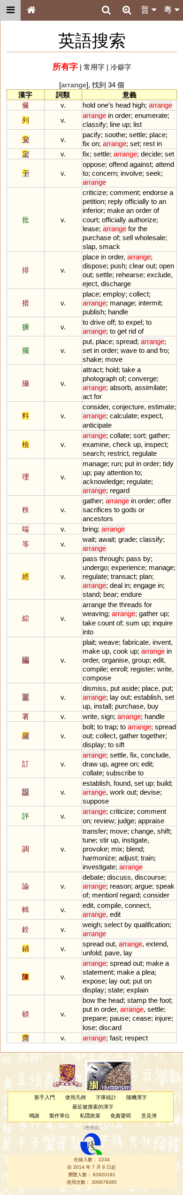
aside (130, 688)
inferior (93, 210)
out (150, 266)
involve (131, 173)
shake (92, 359)
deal (116, 585)
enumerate (151, 115)
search (93, 453)
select (113, 925)
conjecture (128, 407)
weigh (91, 925)
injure (163, 1018)
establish (147, 697)
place (157, 135)
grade (127, 539)
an (162, 201)
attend (164, 164)
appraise (151, 821)
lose (89, 1027)
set (134, 144)
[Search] (106, 10)
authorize (142, 220)
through (110, 558)
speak (165, 886)
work (117, 792)
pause (119, 1018)
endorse (155, 192)
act (87, 396)
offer (164, 501)
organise (115, 660)
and (152, 350)
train (147, 858)
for (132, 229)
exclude (159, 275)
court (90, 220)
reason (120, 886)
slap (89, 246)
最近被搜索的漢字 (93, 1106)
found (122, 783)
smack (109, 246)
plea (148, 972)
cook (120, 651)
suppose (96, 801)
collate (120, 435)
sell (127, 238)
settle (137, 135)
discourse (150, 877)
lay (114, 697)
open (166, 266)
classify (94, 124)
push (117, 266)
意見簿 (149, 1115)
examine (96, 444)
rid (132, 331)
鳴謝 (34, 1115)
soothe (115, 135)
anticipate (97, 425)
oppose (94, 164)
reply (115, 201)
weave (109, 642)
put (87, 341)
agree (119, 764)
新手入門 (44, 1097)
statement (98, 972)
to (85, 173)
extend (156, 944)
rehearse (129, 275)
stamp (136, 1000)
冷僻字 (120, 67)
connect (137, 905)
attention (120, 472)
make (115, 210)
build (164, 783)
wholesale (150, 238)
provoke (95, 849)
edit (158, 660)
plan (145, 576)
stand (91, 594)
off (110, 322)
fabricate (135, 642)
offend (118, 164)
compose (97, 678)
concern (104, 173)
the (142, 229)
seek (153, 173)
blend (134, 849)
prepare (94, 1018)
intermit (149, 303)
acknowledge (103, 481)
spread (126, 341)
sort (139, 435)
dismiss (95, 688)
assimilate (150, 387)
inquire (162, 623)
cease (141, 1018)
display (93, 745)
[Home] (31, 10)
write (164, 669)
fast (115, 1038)
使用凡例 (75, 1097)
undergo (95, 567)
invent (161, 642)
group (140, 660)
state (115, 990)
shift (163, 831)
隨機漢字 (136, 1097)
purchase (97, 238)
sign (107, 716)
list (137, 124)
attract (92, 370)
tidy (168, 464)
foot (165, 1000)
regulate (144, 453)
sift (119, 745)
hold (89, 105)
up (126, 124)
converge (142, 379)
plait (89, 642)
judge (126, 821)
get (122, 331)
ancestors (98, 519)
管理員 (91, 1128)
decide (151, 154)
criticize (94, 192)
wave (129, 350)
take (128, 370)
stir (104, 840)
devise (150, 792)
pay (99, 472)
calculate (123, 416)
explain (137, 990)
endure (131, 594)
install (102, 706)
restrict (118, 453)
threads (130, 605)
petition (93, 201)
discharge (116, 284)
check (122, 444)
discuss (119, 877)
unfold (92, 953)
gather (158, 435)
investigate (99, 867)
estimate (161, 407)
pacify (92, 135)
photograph (100, 379)
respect (136, 1038)
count (106, 623)
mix (116, 849)
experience (128, 567)
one (102, 105)
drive (97, 322)
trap (110, 727)
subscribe (121, 773)
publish (93, 312)
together (152, 736)
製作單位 (59, 1115)
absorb (120, 387)
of (156, 210)
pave (112, 953)
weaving (95, 613)
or (141, 510)
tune (89, 840)
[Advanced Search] (126, 10)
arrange (94, 605)
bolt (88, 727)
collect (139, 294)
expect (151, 416)
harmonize (99, 858)
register (141, 669)
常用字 (94, 67)
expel (134, 322)
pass (90, 558)
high (138, 105)
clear (136, 266)
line (115, 124)
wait (89, 539)
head (122, 105)
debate (93, 877)
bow (89, 1000)
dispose (95, 266)
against (141, 164)
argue (143, 886)
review (104, 821)
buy (153, 706)
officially (137, 201)
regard (120, 490)
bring (90, 529)
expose (94, 981)
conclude (154, 755)
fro (164, 350)
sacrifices (97, 510)
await (106, 539)
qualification (151, 925)
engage (144, 585)
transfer (94, 831)
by (147, 558)
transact (123, 576)
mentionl (105, 895)
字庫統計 (106, 1097)
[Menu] (10, 10)
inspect (156, 444)
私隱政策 (90, 1115)
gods (129, 510)
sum (132, 623)
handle (118, 312)
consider (95, 407)
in (110, 115)
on (95, 144)
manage (122, 303)
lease (91, 229)
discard (110, 1027)
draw (90, 764)
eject (90, 284)
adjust (128, 858)
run (116, 464)
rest (149, 144)
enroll (118, 669)
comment (124, 192)
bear (110, 594)
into (88, 632)
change (142, 831)
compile (95, 669)
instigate (134, 840)
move (113, 359)
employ (114, 294)
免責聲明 (120, 1115)
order (123, 115)
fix (86, 144)
